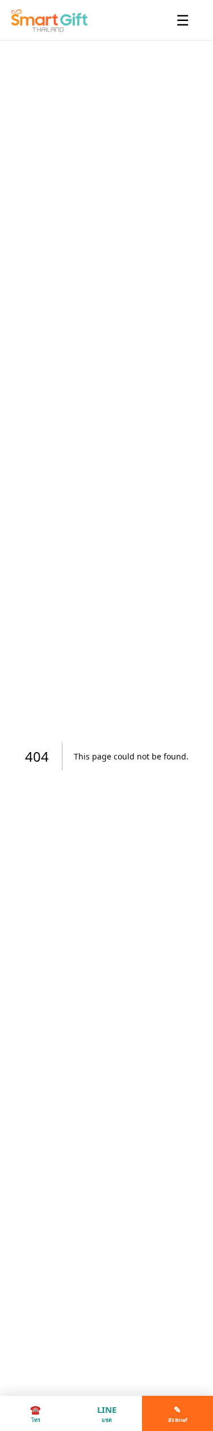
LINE (106, 1414)
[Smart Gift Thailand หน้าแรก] (53, 20)
